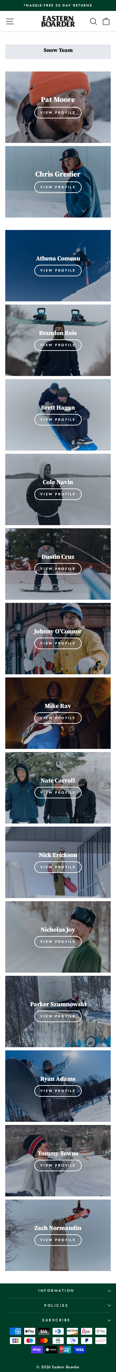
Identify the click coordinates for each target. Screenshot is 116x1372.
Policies (56, 1305)
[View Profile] (58, 107)
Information (56, 1290)
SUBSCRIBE (56, 1320)
